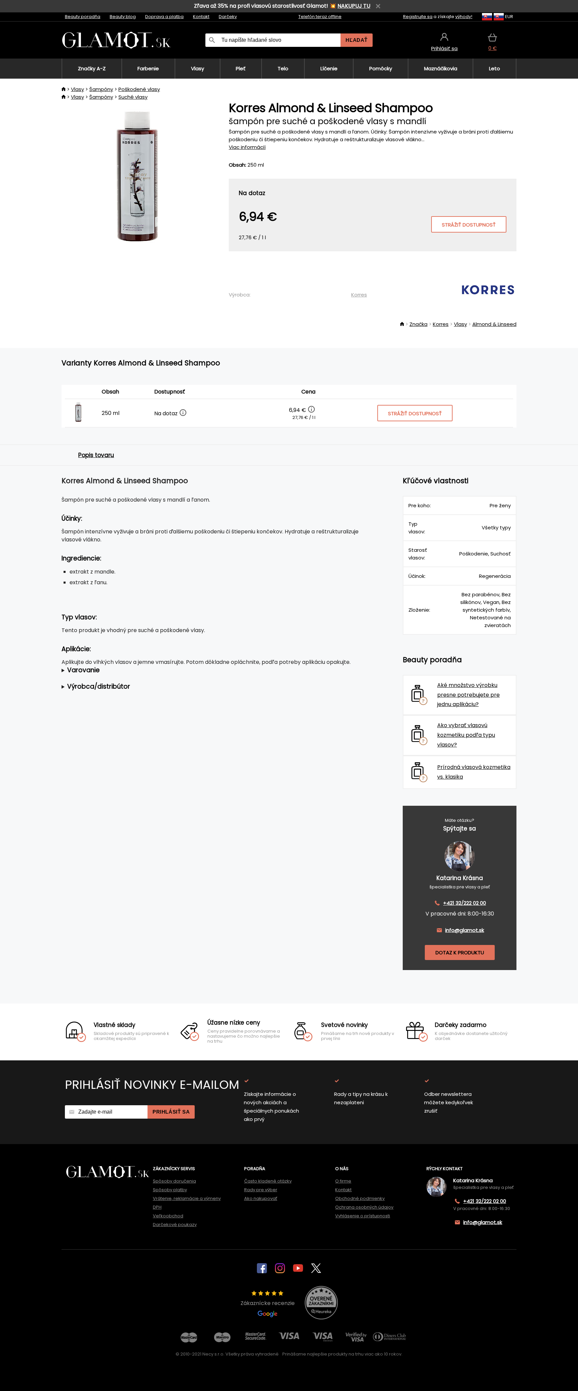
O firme (343, 1181)
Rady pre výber (260, 1190)
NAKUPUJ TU (354, 6)
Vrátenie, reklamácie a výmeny (187, 1198)
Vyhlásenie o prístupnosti (362, 1216)
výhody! (463, 16)
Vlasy (77, 89)
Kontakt (201, 16)
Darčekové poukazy (175, 1224)
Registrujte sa (417, 16)
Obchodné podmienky (360, 1198)
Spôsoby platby (170, 1190)
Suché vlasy (133, 96)
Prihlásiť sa (171, 1112)
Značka (418, 324)
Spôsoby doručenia (174, 1181)
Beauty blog (123, 16)
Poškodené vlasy (139, 89)
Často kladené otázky (268, 1181)
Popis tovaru (96, 455)
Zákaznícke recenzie (267, 1303)
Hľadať (357, 40)
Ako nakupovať (260, 1198)
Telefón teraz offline (320, 16)
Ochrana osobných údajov (364, 1207)
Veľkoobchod (168, 1216)
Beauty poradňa (82, 16)
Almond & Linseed (494, 324)
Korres (359, 294)
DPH (157, 1207)
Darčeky (228, 16)
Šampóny (101, 89)
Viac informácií (247, 147)
